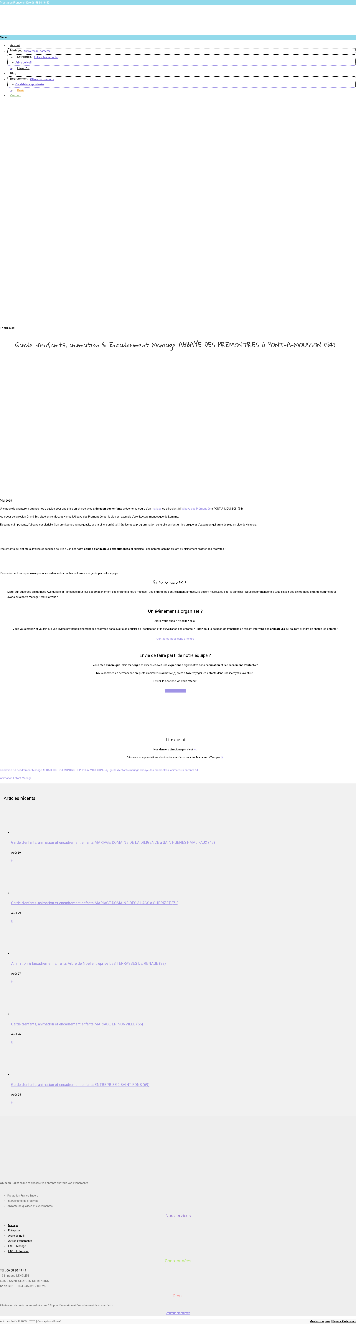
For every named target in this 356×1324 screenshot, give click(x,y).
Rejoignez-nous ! (175, 691)
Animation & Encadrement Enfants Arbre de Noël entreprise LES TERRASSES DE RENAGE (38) (88, 963)
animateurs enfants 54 (184, 770)
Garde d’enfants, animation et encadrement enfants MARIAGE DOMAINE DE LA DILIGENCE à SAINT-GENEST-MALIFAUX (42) (113, 842)
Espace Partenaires (344, 1321)
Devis (20, 90)
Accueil (15, 45)
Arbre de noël (16, 1235)
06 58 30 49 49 (40, 2)
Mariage (15, 50)
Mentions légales (320, 1321)
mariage (157, 508)
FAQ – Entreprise (18, 1251)
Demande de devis (178, 1313)
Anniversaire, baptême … (38, 51)
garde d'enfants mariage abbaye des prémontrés (139, 770)
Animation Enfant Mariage (16, 778)
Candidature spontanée (29, 84)
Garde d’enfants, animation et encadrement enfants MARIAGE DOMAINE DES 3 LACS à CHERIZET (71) (94, 903)
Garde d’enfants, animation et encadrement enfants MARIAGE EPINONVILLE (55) (77, 1024)
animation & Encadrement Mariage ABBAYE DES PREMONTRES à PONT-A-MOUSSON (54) (54, 770)
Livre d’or (23, 68)
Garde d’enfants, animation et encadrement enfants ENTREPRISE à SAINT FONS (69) (80, 1084)
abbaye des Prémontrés (196, 508)
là (222, 757)
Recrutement (18, 78)
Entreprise (24, 56)
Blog (13, 73)
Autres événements (46, 57)
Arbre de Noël (23, 62)
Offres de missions (42, 79)
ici (195, 749)
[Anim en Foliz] (56, 32)
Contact (15, 95)
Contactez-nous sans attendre (175, 638)
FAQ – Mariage (17, 1246)
